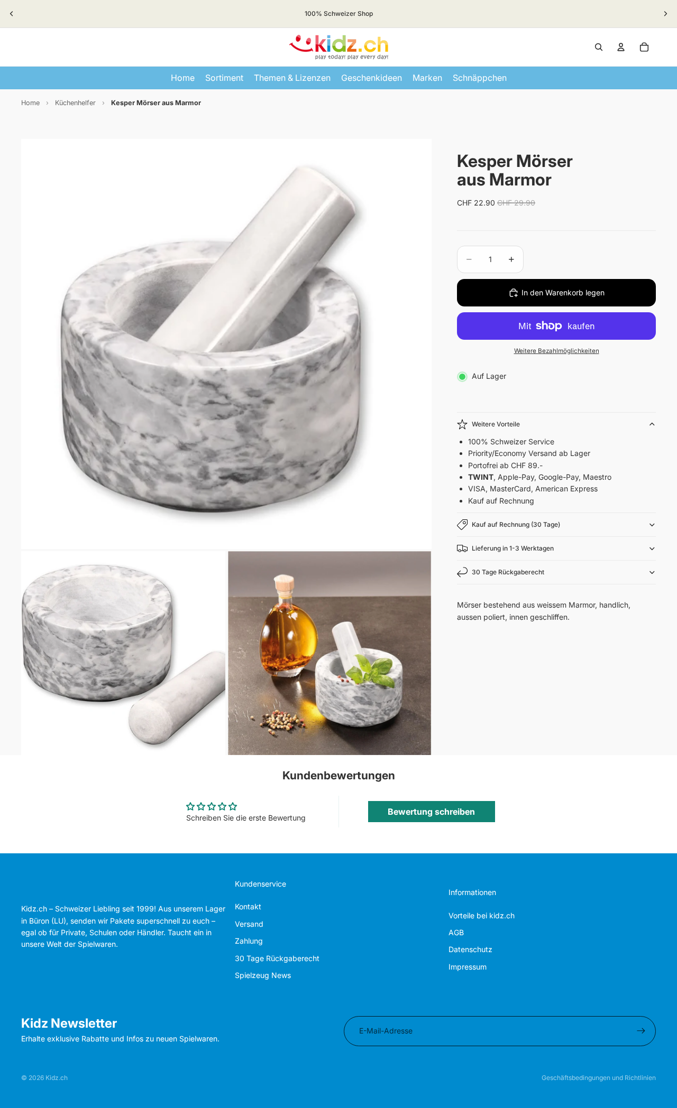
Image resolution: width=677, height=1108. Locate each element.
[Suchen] (598, 47)
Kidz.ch (56, 1078)
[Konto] (621, 47)
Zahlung (249, 940)
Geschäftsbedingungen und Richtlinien (599, 1078)
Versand (249, 923)
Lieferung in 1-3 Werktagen (513, 548)
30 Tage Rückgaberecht (508, 572)
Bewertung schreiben (431, 811)
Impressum (468, 966)
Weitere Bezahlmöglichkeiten (556, 351)
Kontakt (248, 906)
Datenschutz (470, 949)
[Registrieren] (641, 1031)
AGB (456, 932)
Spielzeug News (263, 975)
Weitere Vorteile (496, 424)
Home (30, 103)
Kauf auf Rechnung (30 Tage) (516, 524)
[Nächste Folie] (665, 13)
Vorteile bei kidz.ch (482, 915)
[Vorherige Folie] (11, 13)
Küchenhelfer (75, 103)
